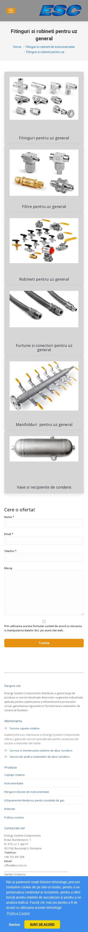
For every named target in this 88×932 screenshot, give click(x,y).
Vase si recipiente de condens (44, 487)
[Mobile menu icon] (10, 10)
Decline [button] (14, 924)
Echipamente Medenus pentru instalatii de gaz (34, 800)
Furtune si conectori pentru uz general (44, 347)
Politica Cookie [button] (18, 913)
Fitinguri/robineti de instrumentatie (26, 792)
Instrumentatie (13, 783)
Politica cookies (14, 817)
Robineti (9, 809)
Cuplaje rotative (14, 775)
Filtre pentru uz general (44, 206)
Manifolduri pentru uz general (44, 424)
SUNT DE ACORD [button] (42, 924)
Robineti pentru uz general (44, 279)
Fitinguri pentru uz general (44, 137)
